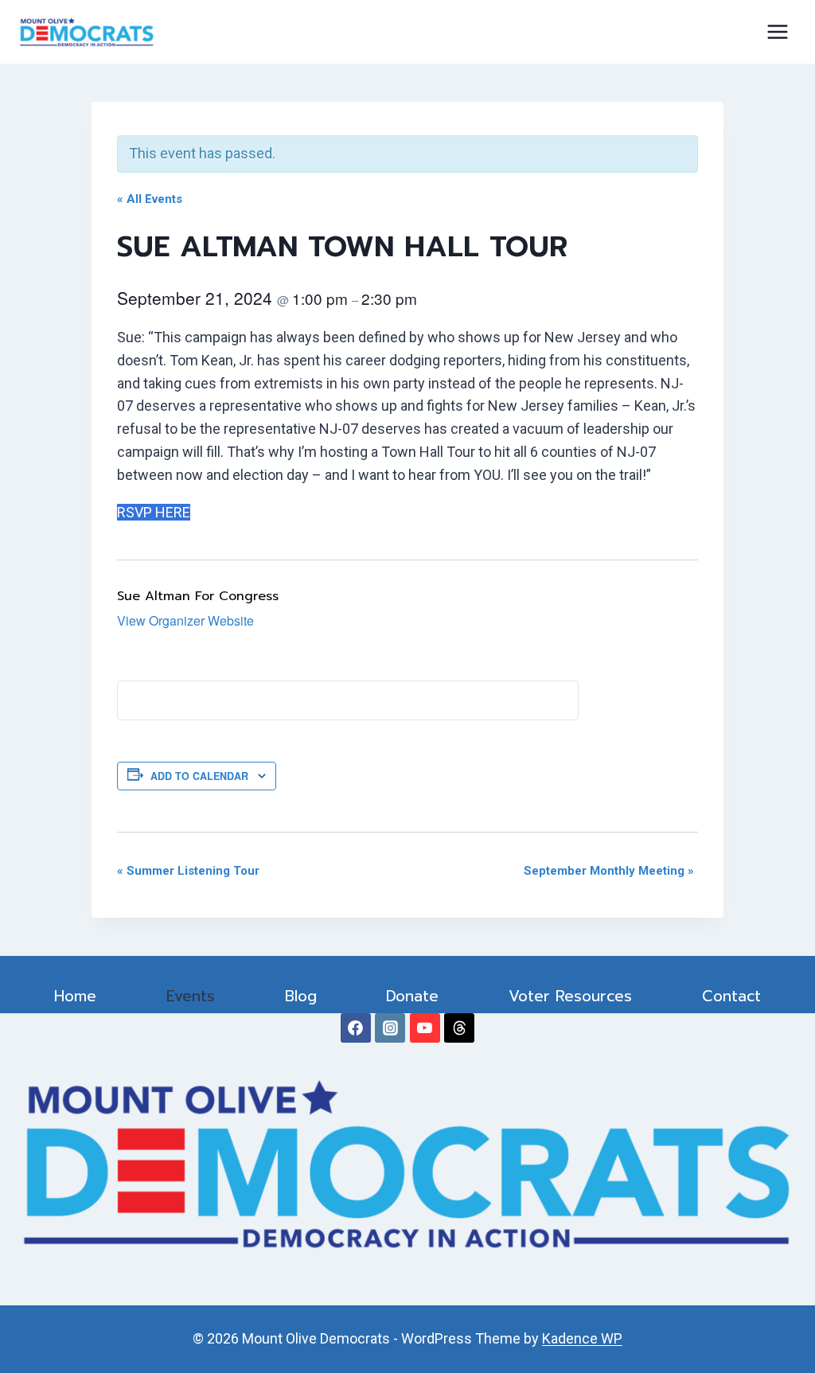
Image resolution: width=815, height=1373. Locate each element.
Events (190, 996)
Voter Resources (570, 996)
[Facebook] (356, 1028)
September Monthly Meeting (609, 871)
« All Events (149, 199)
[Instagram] (390, 1028)
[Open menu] (777, 31)
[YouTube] (425, 1028)
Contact (731, 996)
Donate (412, 996)
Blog (301, 996)
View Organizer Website (185, 620)
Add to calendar (199, 776)
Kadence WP (582, 1338)
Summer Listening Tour (188, 871)
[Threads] (459, 1028)
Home (75, 996)
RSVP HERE (153, 512)
